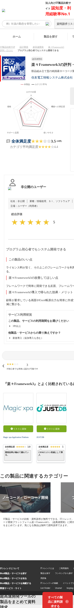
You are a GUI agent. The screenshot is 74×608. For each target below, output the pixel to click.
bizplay (70, 588)
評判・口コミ (6, 50)
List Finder (45, 588)
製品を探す (51, 36)
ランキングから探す (64, 573)
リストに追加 (19, 429)
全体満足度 (21, 141)
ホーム (17, 36)
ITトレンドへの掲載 (49, 583)
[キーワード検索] (47, 24)
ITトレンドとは (47, 568)
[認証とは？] (12, 191)
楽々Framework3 (56, 47)
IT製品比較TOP (7, 47)
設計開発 (24, 47)
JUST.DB (40, 437)
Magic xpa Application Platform (16, 437)
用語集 (43, 578)
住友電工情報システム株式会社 (52, 77)
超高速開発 (38, 47)
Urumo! (58, 588)
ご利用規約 (64, 568)
